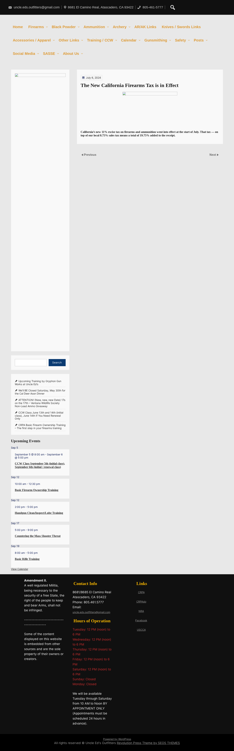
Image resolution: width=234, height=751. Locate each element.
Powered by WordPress (117, 739)
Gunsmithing (155, 40)
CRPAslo (141, 601)
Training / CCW (100, 40)
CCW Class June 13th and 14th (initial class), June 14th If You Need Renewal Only (39, 415)
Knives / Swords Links (181, 27)
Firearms (36, 27)
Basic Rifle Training (27, 559)
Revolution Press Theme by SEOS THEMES (148, 743)
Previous (90, 154)
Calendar (129, 40)
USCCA (141, 629)
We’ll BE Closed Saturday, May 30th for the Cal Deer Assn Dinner (40, 392)
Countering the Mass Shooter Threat (38, 536)
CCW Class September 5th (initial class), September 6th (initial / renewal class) (40, 465)
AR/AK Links (145, 27)
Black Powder (64, 27)
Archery (120, 27)
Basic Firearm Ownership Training (36, 490)
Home (18, 27)
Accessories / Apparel (32, 40)
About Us (71, 54)
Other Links (69, 40)
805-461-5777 (152, 7)
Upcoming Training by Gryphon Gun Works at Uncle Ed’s (38, 383)
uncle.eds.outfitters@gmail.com (36, 7)
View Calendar (19, 569)
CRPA (141, 592)
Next (213, 154)
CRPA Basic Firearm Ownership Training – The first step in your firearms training (40, 426)
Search (57, 362)
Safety (180, 40)
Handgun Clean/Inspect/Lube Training (39, 513)
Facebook (141, 620)
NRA (141, 611)
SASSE (49, 54)
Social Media (24, 54)
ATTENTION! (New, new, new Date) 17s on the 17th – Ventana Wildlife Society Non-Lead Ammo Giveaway (40, 403)
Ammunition (94, 27)
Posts (199, 40)
